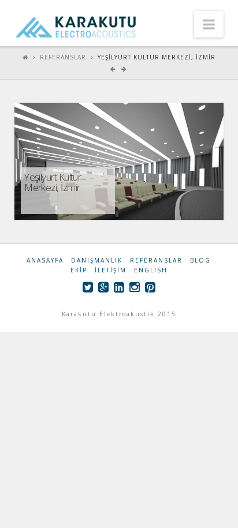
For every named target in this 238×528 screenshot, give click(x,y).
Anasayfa (45, 260)
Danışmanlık (96, 260)
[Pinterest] (150, 287)
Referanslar (63, 57)
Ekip (78, 270)
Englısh (151, 270)
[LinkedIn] (119, 287)
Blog (200, 260)
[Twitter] (88, 287)
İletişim (111, 270)
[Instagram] (134, 287)
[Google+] (103, 287)
